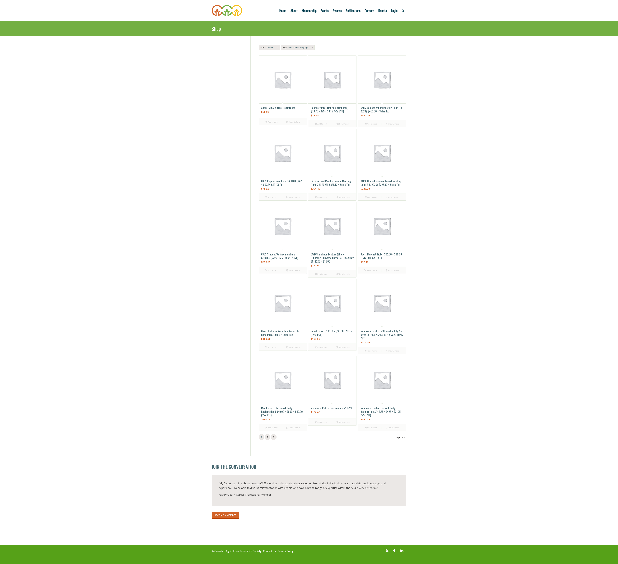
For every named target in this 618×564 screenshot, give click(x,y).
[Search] (403, 10)
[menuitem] (282, 10)
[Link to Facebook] (394, 552)
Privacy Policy (285, 551)
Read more (322, 274)
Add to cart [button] (272, 122)
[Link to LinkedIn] (401, 552)
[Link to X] (387, 552)
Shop (216, 28)
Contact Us (269, 551)
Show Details (294, 122)
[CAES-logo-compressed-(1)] (227, 10)
